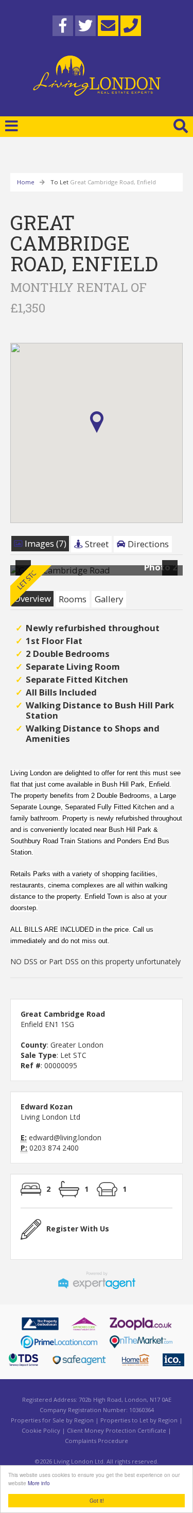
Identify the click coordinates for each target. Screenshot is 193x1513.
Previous (25, 574)
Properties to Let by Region (139, 1420)
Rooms (72, 599)
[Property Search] (180, 124)
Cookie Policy (41, 1430)
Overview (32, 598)
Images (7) (44, 543)
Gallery (109, 599)
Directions (147, 544)
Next (172, 574)
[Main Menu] (11, 125)
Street (96, 544)
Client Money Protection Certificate (116, 1430)
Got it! (97, 1500)
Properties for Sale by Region (52, 1420)
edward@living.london (65, 1137)
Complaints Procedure (96, 1441)
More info (39, 1483)
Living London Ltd (50, 1117)
